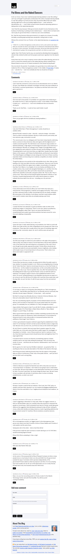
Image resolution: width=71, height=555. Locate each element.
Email (14, 497)
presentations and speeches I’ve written (37, 532)
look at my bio (39, 531)
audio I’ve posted (17, 532)
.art (46, 552)
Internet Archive (41, 552)
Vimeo (26, 552)
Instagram (19, 552)
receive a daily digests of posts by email (31, 548)
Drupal (49, 552)
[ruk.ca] (35, 5)
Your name (15, 492)
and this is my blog (24, 526)
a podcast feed (36, 546)
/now (32, 531)
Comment (15, 503)
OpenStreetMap (34, 552)
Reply (14, 92)
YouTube (23, 552)
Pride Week (50, 68)
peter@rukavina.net (44, 534)
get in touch (35, 534)
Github (52, 552)
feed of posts (32, 544)
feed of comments (45, 544)
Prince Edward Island (17, 73)
